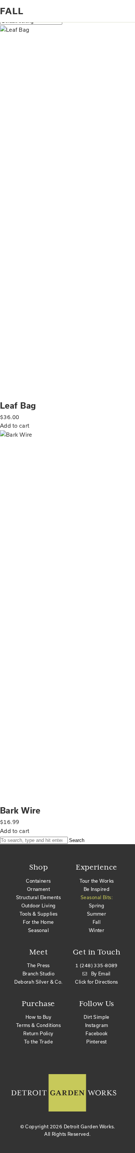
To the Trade (38, 1041)
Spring (97, 905)
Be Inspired (97, 889)
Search (76, 840)
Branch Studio (38, 973)
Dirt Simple (97, 1017)
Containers (38, 880)
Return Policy (38, 1033)
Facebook (96, 1033)
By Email (101, 973)
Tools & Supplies (39, 913)
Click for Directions (96, 981)
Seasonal (38, 930)
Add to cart (15, 425)
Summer (96, 913)
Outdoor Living (38, 905)
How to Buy (38, 1017)
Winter (97, 930)
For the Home (38, 922)
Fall (97, 922)
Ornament (38, 889)
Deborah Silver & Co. (38, 981)
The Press (38, 965)
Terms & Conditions (38, 1025)
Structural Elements (38, 897)
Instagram (96, 1025)
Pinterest (96, 1041)
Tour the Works (97, 880)
